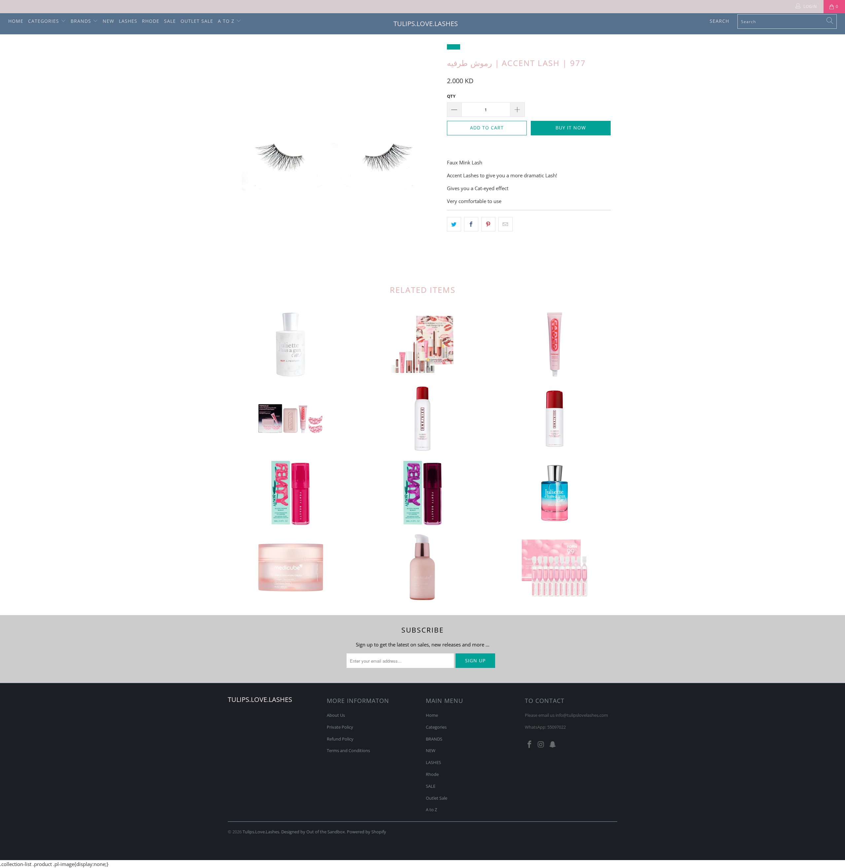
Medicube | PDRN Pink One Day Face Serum (554, 567)
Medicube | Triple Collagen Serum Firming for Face (422, 567)
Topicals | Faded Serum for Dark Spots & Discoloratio (554, 344)
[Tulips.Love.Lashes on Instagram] (541, 744)
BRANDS (82, 21)
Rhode (150, 21)
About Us (336, 715)
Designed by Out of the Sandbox (313, 832)
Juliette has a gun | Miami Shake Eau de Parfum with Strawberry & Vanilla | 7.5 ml (554, 493)
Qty (451, 96)
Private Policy (340, 727)
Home (15, 21)
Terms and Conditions (348, 750)
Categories (44, 21)
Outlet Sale (197, 21)
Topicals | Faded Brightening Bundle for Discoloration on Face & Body (290, 419)
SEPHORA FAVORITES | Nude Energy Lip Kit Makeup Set (422, 344)
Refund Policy (340, 739)
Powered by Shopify (366, 832)
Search (719, 21)
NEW (108, 21)
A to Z (227, 21)
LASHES (128, 21)
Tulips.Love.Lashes (425, 23)
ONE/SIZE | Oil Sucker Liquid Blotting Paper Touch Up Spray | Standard (422, 419)
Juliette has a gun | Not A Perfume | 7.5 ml (290, 344)
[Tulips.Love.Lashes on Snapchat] (553, 744)
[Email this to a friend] (505, 224)
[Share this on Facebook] (471, 224)
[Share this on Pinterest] (488, 224)
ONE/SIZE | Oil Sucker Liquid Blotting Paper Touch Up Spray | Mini (554, 419)
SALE (170, 21)
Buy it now (571, 127)
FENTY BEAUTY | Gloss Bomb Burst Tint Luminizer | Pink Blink (290, 493)
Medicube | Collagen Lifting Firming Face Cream (290, 567)
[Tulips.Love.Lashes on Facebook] (530, 744)
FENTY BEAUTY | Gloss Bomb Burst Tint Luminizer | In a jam (422, 493)
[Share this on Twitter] (454, 224)
